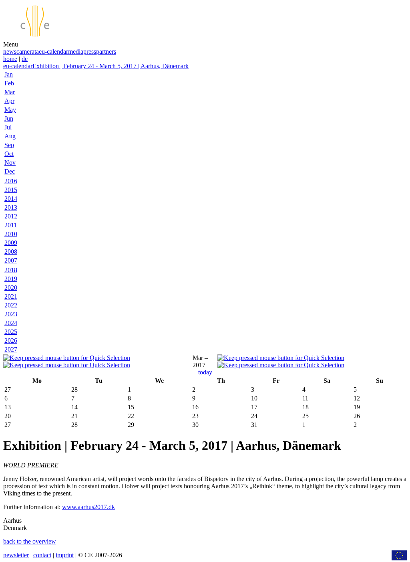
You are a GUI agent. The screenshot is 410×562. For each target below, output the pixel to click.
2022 (10, 305)
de (25, 58)
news (9, 51)
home (10, 58)
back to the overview (29, 541)
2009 (10, 242)
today (205, 372)
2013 (10, 207)
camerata (27, 51)
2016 (10, 181)
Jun (8, 118)
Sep (9, 145)
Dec (9, 171)
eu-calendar (53, 51)
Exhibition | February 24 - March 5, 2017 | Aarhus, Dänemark (110, 66)
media (75, 51)
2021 (10, 296)
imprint (65, 555)
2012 (10, 216)
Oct (9, 153)
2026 (10, 340)
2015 (10, 189)
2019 (10, 278)
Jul (8, 127)
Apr (9, 100)
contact (42, 555)
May (10, 109)
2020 (10, 287)
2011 (10, 225)
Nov (10, 162)
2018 (10, 270)
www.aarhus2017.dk (88, 506)
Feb (9, 83)
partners (106, 51)
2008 (10, 251)
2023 (10, 314)
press (89, 51)
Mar (9, 92)
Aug (10, 136)
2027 (10, 349)
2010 (10, 233)
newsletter (16, 555)
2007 (10, 260)
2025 (10, 331)
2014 (10, 198)
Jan (8, 74)
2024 (10, 322)
